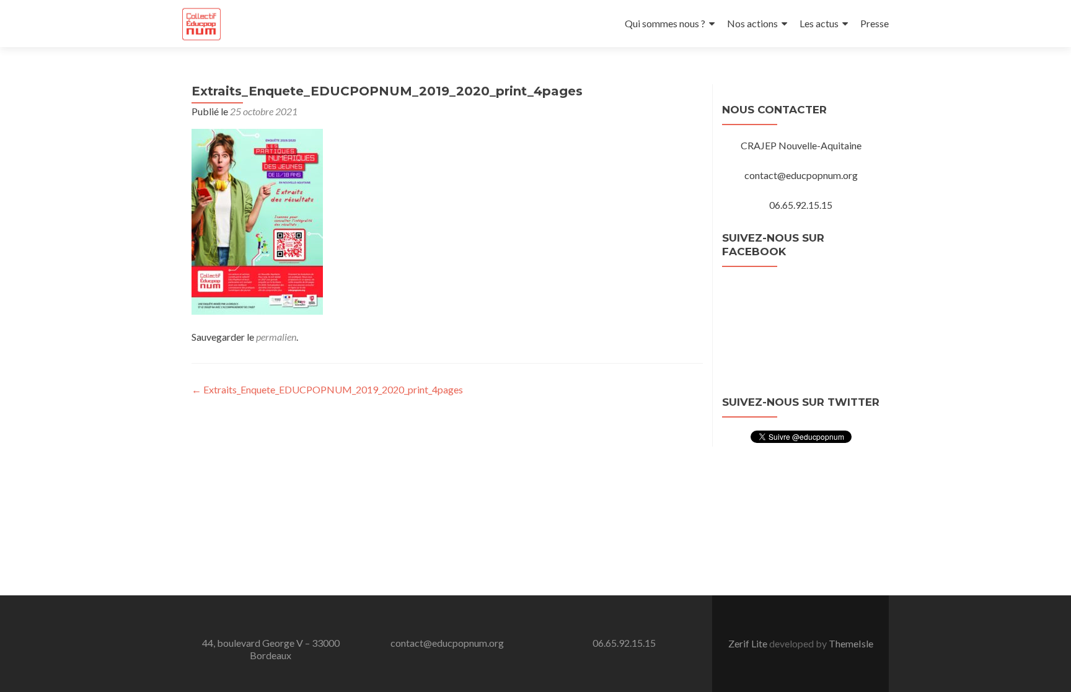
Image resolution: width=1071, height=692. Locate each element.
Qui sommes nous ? (665, 23)
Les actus (819, 23)
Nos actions (752, 23)
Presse (874, 23)
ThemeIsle (851, 643)
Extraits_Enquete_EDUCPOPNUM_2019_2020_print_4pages (327, 389)
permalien (276, 337)
